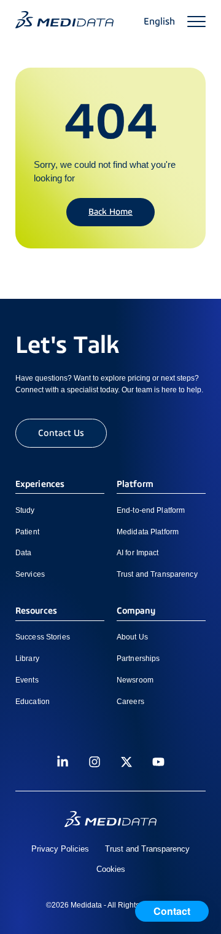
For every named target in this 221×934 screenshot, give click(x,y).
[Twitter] (126, 762)
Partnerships (138, 658)
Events (27, 680)
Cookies (110, 869)
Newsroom (135, 680)
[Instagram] (94, 762)
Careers (130, 701)
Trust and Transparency (157, 574)
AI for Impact (138, 552)
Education (32, 701)
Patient (27, 532)
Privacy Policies (60, 848)
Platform (135, 483)
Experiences (39, 483)
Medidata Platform (148, 532)
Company (136, 610)
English (159, 21)
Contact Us (61, 432)
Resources (36, 610)
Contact (171, 911)
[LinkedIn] (62, 762)
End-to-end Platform (151, 510)
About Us (132, 637)
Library (27, 658)
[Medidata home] (64, 19)
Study (25, 510)
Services (30, 574)
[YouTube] (158, 762)
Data (23, 552)
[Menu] (196, 21)
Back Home (110, 211)
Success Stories (42, 637)
